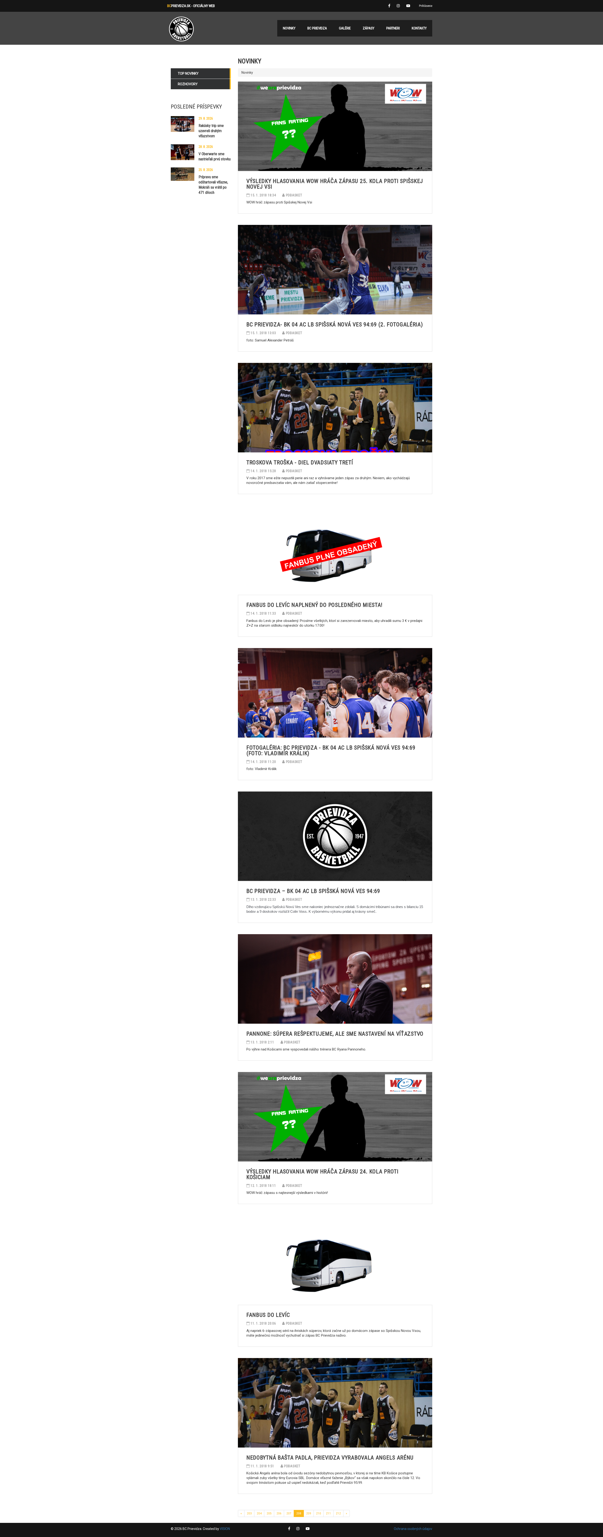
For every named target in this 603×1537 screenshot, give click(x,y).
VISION (225, 1529)
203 (249, 1513)
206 (279, 1513)
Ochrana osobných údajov (413, 1529)
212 (338, 1513)
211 (328, 1513)
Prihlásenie (425, 6)
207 (288, 1513)
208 (298, 1513)
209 (308, 1513)
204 (259, 1513)
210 (318, 1513)
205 (269, 1513)
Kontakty (419, 28)
